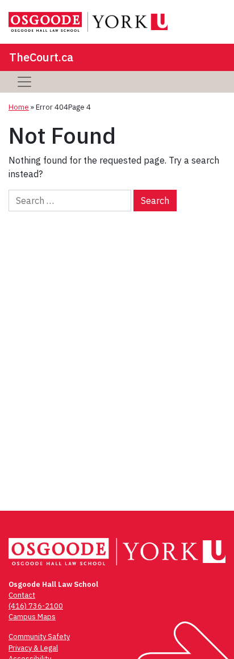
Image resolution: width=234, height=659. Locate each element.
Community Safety (39, 636)
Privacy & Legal (33, 648)
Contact (22, 595)
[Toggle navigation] (24, 82)
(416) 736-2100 (36, 606)
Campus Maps (32, 617)
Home (19, 107)
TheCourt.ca (41, 57)
